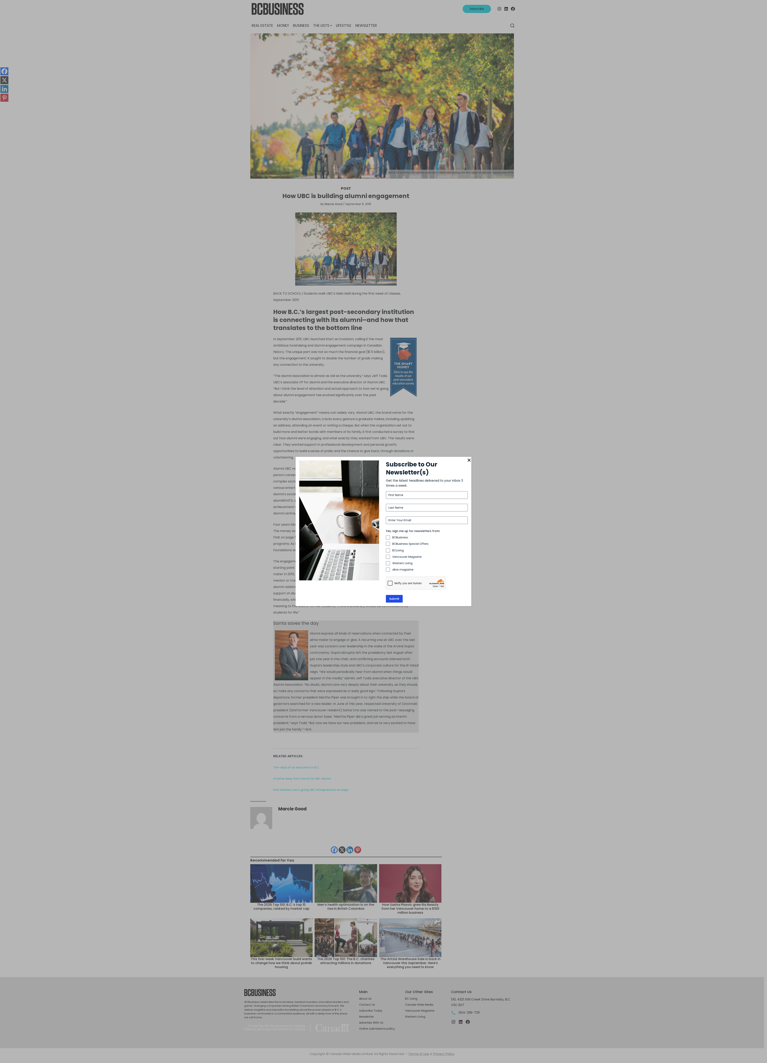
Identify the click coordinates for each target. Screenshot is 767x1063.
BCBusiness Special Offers (410, 544)
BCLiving (398, 550)
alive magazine (402, 570)
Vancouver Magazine (407, 557)
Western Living (402, 563)
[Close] (469, 460)
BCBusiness (400, 537)
